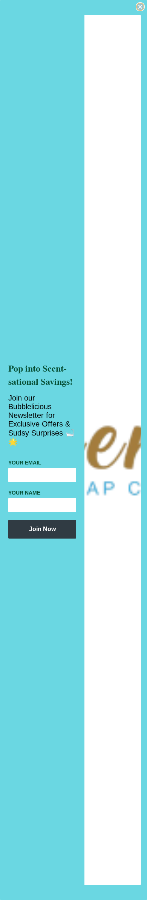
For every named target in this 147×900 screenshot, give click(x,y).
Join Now (42, 529)
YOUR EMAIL (24, 463)
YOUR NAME (24, 493)
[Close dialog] (140, 7)
